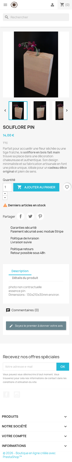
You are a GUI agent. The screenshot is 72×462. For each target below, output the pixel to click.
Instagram (17, 394)
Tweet (30, 216)
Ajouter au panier (36, 187)
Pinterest (40, 216)
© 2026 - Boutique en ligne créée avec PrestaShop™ (29, 455)
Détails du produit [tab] (25, 278)
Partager (20, 216)
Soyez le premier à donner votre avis (38, 325)
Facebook (6, 394)
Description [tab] (20, 271)
